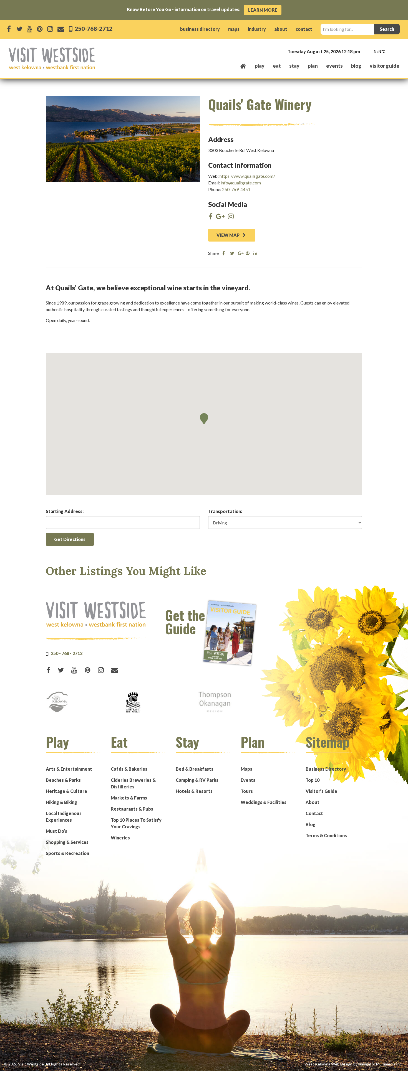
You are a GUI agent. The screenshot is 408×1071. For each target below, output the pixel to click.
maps (234, 29)
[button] (204, 418)
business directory (200, 29)
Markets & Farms (129, 797)
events (334, 66)
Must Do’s (56, 831)
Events (248, 780)
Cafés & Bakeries (129, 768)
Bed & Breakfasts (194, 768)
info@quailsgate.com (241, 182)
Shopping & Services (67, 842)
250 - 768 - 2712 (66, 653)
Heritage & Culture (66, 791)
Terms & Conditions (326, 835)
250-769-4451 (236, 189)
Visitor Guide (384, 66)
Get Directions (69, 539)
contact (304, 29)
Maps (246, 768)
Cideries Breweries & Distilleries (133, 783)
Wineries (120, 837)
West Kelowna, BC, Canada (365, 52)
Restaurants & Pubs (132, 808)
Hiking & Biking (61, 802)
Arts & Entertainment (69, 768)
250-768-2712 (93, 28)
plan (313, 66)
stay (294, 66)
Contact (314, 813)
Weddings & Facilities (263, 802)
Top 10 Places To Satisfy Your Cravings (136, 823)
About (312, 802)
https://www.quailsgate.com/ (247, 176)
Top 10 (312, 780)
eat (277, 66)
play (260, 66)
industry (257, 29)
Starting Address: (65, 511)
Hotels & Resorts (194, 791)
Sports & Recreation (67, 853)
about (280, 29)
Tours (247, 791)
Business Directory (326, 768)
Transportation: (225, 511)
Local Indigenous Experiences (64, 817)
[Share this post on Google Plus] (240, 253)
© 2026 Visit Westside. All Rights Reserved (42, 1064)
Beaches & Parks (63, 780)
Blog (356, 66)
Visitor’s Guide (321, 791)
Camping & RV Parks (197, 780)
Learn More (262, 9)
